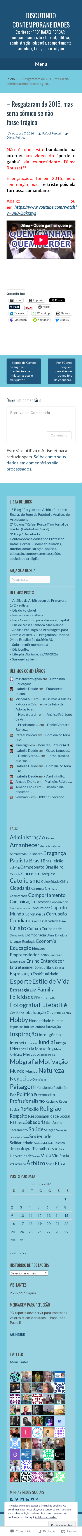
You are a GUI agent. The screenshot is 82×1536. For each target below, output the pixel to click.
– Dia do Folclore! (23, 610)
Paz (13, 1094)
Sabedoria (35, 1122)
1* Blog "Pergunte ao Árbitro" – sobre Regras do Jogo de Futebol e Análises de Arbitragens (40, 514)
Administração (27, 837)
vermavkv (23, 797)
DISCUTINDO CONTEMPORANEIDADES (41, 19)
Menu (41, 64)
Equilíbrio (46, 967)
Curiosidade (52, 928)
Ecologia (28, 941)
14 (57, 1215)
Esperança (21, 973)
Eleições (38, 948)
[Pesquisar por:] (30, 579)
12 (40, 1215)
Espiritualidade (45, 973)
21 (57, 1223)
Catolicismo (25, 880)
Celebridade (50, 881)
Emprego (56, 955)
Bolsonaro (35, 854)
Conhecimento (20, 908)
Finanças (48, 997)
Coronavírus (35, 914)
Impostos (16, 1027)
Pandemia (44, 1087)
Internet (17, 1042)
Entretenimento (24, 967)
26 (40, 1232)
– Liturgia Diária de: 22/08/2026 (34, 654)
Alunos (49, 838)
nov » (22, 1253)
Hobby (19, 1019)
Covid (35, 921)
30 (13, 1240)
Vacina (36, 1156)
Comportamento (47, 895)
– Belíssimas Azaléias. (55, 699)
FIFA (37, 997)
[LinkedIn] (27, 1499)
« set (13, 1253)
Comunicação (22, 901)
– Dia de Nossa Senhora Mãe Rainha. (37, 625)
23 (13, 1232)
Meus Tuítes (19, 1362)
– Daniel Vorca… (28, 755)
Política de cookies (46, 1517)
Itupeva (33, 1043)
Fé (64, 1004)
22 (66, 1223)
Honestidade (40, 1020)
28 (57, 1232)
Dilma (50, 935)
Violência (60, 1155)
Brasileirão (53, 860)
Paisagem (23, 1086)
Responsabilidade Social (49, 1116)
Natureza (51, 1070)
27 (49, 1232)
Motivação (53, 1061)
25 (31, 1232)
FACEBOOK (17, 1334)
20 (49, 1223)
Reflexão (29, 1109)
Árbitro (35, 1162)
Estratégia (19, 990)
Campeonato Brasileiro (41, 866)
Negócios (21, 1078)
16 (13, 1223)
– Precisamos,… (27, 724)
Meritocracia (47, 1054)
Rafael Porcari (51, 133)
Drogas (15, 941)
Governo (54, 1012)
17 (22, 1223)
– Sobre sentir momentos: (29, 644)
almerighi (23, 745)
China (64, 881)
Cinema (37, 888)
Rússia (21, 1122)
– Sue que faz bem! (24, 659)
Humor (57, 1020)
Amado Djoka (26, 781)
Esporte (21, 981)
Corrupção (56, 913)
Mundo (17, 1071)
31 (22, 1240)
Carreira (30, 873)
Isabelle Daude (27, 688)
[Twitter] (17, 1499)
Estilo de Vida (51, 981)
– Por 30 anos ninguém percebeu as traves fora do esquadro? (63, 371)
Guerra (66, 1013)
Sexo (26, 1137)
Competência (19, 896)
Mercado (31, 1054)
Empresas (18, 961)
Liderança (18, 1048)
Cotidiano (20, 920)
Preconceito (44, 1094)
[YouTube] (32, 1499)
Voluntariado (18, 1164)
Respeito (18, 1116)
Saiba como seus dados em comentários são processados (36, 462)
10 (22, 1215)
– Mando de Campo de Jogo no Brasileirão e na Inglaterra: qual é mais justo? (23, 371)
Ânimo (50, 1164)
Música (31, 1071)
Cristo (18, 927)
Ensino (33, 961)
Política (20, 137)
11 (31, 1215)
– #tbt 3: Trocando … (52, 797)
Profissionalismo (27, 1101)
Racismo (51, 1101)
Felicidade (22, 997)
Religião (50, 1108)
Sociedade (40, 1136)
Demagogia (17, 935)
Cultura (34, 928)
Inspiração (24, 1034)
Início (11, 79)
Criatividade (49, 921)
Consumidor (40, 908)
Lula (30, 1048)
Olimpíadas (39, 1079)
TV (52, 1149)
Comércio (43, 902)
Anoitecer (54, 846)
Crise (62, 921)
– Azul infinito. (54, 776)
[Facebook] (11, 1499)
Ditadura (61, 935)
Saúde (36, 1129)
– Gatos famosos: (57, 750)
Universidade (21, 1155)
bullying (15, 867)
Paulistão (60, 1088)
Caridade (15, 874)
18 (31, 1223)
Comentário (59, 435)
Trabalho (40, 1148)
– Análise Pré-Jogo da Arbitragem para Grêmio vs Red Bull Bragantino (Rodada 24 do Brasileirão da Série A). (39, 634)
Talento (59, 1143)
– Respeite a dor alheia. (27, 615)
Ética (60, 1163)
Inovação (53, 1026)
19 (40, 1223)
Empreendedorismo (29, 954)
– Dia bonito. (19, 649)
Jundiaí (46, 1042)
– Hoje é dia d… (27, 714)
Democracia (35, 935)
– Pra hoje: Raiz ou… (57, 781)
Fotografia (24, 1004)
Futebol (49, 1004)
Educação (20, 948)
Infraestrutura (34, 1027)
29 (66, 1232)
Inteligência (50, 1034)
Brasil (35, 860)
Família (46, 989)
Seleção (50, 1130)
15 (66, 1215)
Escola (59, 967)
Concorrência (59, 902)
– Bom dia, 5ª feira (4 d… (53, 745)
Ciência (51, 888)
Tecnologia (20, 1148)
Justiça (61, 1043)
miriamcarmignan (29, 679)
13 (49, 1215)
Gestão (15, 1013)
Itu (26, 1043)
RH (13, 1122)
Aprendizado (18, 854)
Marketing (44, 1048)
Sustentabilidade (43, 1143)
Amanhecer (25, 844)
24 (22, 1232)
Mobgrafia (24, 1061)
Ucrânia (59, 1149)
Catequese (48, 874)
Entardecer (52, 961)
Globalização (33, 1012)
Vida (46, 1155)
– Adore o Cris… (27, 704)
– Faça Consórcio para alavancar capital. (40, 620)
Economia (46, 941)
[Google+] (38, 1499)
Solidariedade (21, 1142)
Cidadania (20, 888)
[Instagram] (22, 1499)
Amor (43, 846)
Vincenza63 (24, 699)
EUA (33, 990)
